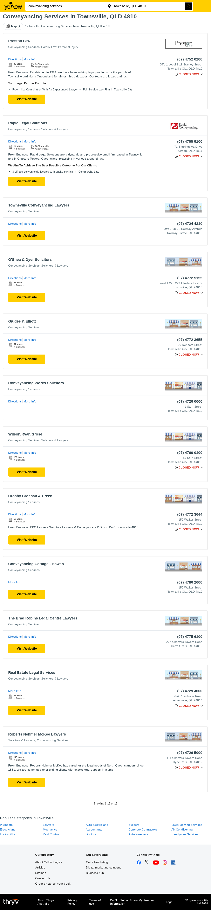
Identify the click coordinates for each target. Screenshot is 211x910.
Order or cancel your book (52, 883)
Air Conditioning (182, 829)
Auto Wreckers (138, 834)
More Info (29, 59)
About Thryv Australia (46, 902)
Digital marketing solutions (103, 867)
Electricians (7, 829)
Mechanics (50, 829)
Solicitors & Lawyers (54, 129)
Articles (40, 867)
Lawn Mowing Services (186, 824)
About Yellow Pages (48, 862)
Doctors (91, 834)
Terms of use (95, 902)
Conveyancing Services (24, 47)
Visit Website (27, 99)
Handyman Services (184, 834)
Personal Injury (68, 47)
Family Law (48, 47)
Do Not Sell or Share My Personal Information (132, 902)
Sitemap (40, 872)
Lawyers (48, 824)
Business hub (95, 872)
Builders (134, 824)
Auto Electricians (97, 824)
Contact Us (42, 878)
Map (14, 26)
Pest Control (51, 834)
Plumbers (6, 824)
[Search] (188, 6)
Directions (15, 59)
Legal (169, 902)
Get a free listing (97, 862)
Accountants (94, 829)
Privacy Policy (72, 902)
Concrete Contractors (143, 829)
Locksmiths (7, 834)
